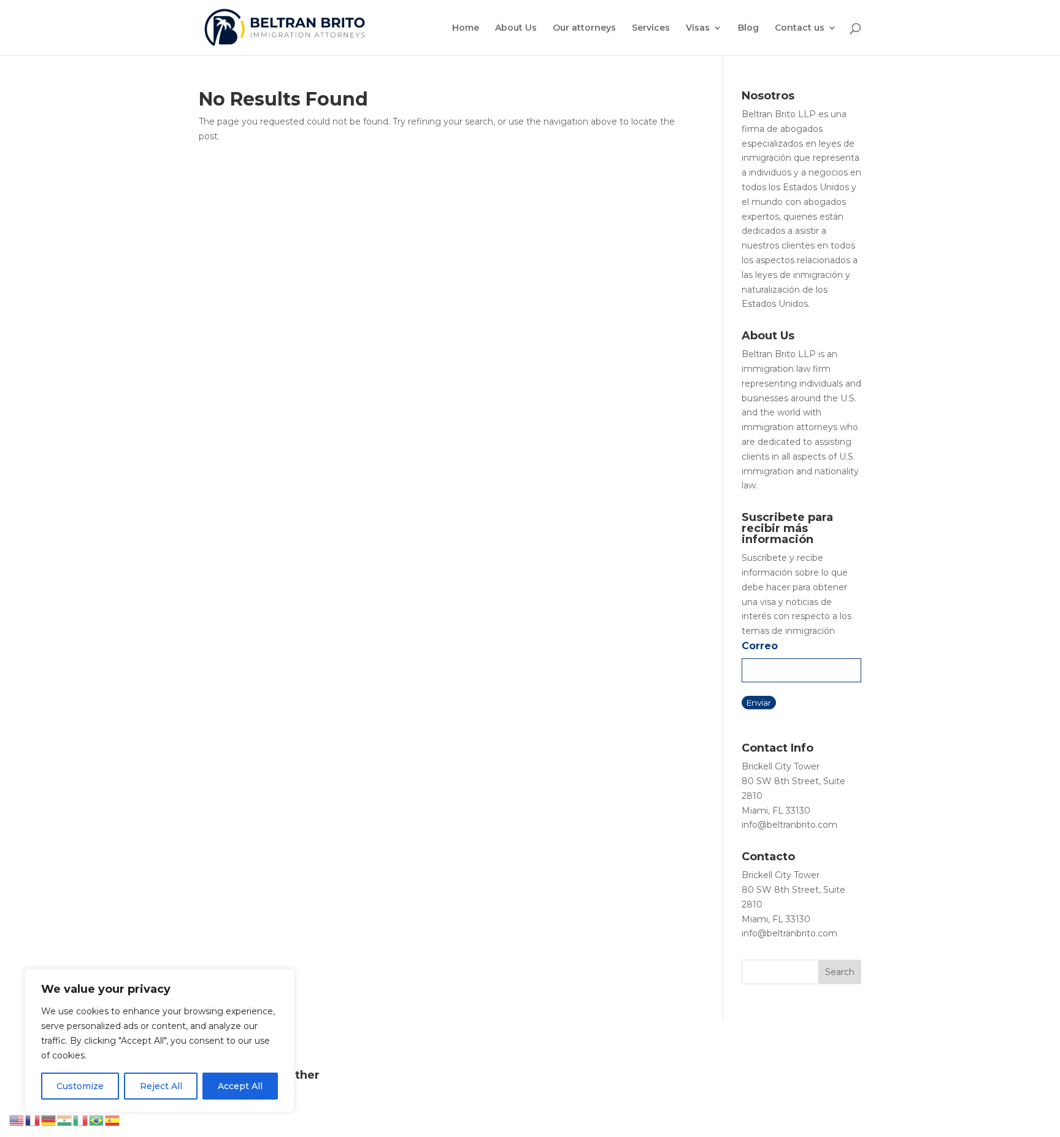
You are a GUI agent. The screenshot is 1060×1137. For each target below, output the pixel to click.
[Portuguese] (97, 1119)
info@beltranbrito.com (789, 824)
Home (465, 28)
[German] (49, 1119)
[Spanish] (113, 1119)
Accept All (240, 1086)
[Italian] (81, 1119)
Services (651, 28)
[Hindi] (65, 1119)
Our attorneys (584, 28)
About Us (516, 28)
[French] (33, 1119)
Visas (698, 28)
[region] (159, 1040)
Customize (80, 1086)
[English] (17, 1119)
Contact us (799, 28)
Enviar (759, 702)
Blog (748, 28)
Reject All (161, 1086)
